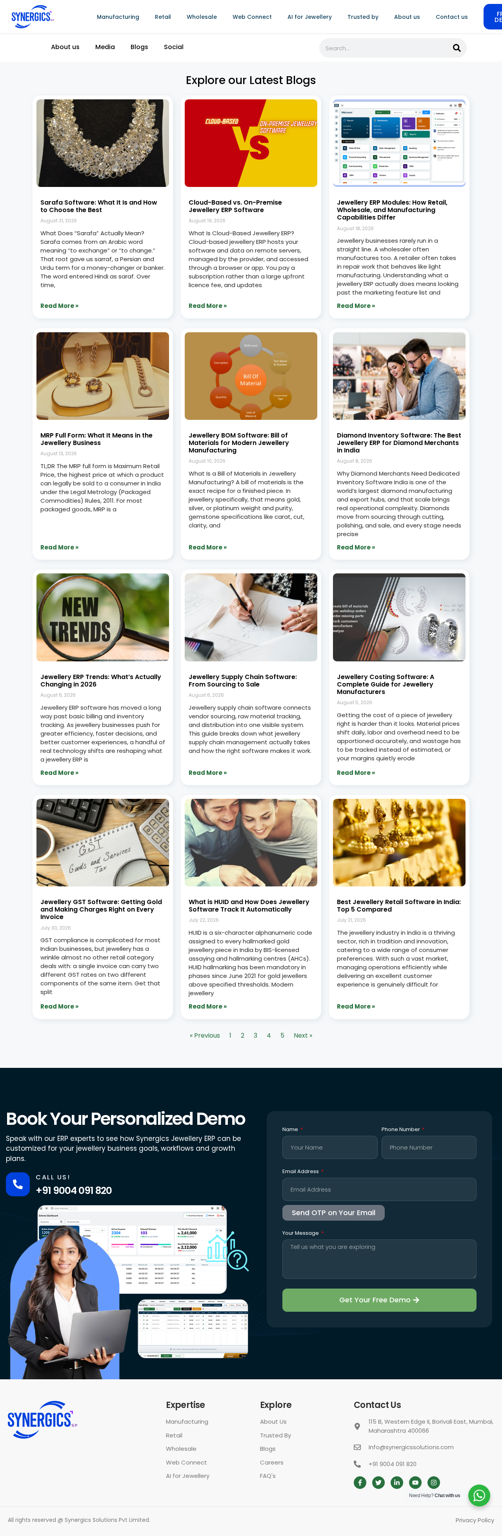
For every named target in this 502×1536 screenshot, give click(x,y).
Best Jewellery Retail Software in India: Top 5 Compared (399, 905)
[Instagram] (433, 1482)
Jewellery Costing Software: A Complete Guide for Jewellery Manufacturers (385, 684)
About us (407, 17)
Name (290, 1130)
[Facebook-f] (360, 1482)
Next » (303, 1035)
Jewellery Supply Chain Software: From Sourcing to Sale (243, 680)
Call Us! (53, 1177)
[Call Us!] (18, 1184)
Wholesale (202, 17)
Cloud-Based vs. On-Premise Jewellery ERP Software (235, 206)
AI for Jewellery (309, 17)
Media (105, 46)
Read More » (59, 306)
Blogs (139, 46)
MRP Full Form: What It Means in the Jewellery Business (96, 439)
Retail (163, 17)
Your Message (301, 1233)
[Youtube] (415, 1482)
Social (174, 46)
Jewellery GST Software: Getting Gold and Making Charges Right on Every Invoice (101, 909)
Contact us (452, 17)
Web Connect (252, 17)
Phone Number (401, 1130)
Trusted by (362, 17)
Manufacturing (118, 17)
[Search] (457, 48)
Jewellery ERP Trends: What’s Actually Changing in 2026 (100, 680)
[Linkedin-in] (397, 1482)
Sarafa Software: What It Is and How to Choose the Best (98, 206)
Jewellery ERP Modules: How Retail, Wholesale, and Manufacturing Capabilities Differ (392, 210)
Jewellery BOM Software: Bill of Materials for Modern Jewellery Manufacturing (239, 443)
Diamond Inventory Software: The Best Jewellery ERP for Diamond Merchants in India (399, 443)
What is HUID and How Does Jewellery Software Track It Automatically (249, 905)
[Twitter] (378, 1482)
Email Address (301, 1172)
